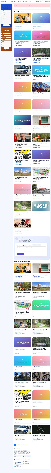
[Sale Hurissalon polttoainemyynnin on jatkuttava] (41, 141)
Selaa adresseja (14, 1)
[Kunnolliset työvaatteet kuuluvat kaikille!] (41, 157)
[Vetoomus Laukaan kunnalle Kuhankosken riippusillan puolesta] (41, 56)
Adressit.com (3, 1)
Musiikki (6, 16)
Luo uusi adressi (47, 1)
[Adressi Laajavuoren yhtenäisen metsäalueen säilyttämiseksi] (22, 56)
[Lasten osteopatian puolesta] (41, 106)
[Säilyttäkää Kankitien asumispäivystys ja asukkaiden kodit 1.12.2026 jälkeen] (41, 123)
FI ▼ (9, 1)
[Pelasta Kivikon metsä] (22, 89)
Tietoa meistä (25, 1)
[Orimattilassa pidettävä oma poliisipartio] (22, 72)
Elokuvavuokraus (6, 20)
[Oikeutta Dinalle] (22, 106)
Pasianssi (6, 33)
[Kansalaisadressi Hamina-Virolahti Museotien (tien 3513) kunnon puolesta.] (22, 209)
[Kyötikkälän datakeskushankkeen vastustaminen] (22, 175)
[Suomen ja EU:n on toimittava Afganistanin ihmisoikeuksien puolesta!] (22, 226)
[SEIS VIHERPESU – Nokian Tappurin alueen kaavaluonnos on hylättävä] (41, 175)
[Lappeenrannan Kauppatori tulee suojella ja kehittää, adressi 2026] (22, 39)
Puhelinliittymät (6, 12)
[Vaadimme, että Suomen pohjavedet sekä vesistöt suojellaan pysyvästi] (22, 192)
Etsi (30, 1)
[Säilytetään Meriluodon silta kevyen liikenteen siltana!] (22, 158)
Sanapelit (6, 39)
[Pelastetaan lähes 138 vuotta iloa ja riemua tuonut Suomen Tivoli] (41, 90)
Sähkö (6, 10)
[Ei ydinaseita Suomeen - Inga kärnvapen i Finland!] (22, 123)
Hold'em (6, 45)
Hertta (6, 41)
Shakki (6, 35)
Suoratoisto (6, 14)
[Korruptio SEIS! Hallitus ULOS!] (41, 208)
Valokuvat (6, 22)
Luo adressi (21, 254)
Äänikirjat (6, 18)
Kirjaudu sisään (39, 1)
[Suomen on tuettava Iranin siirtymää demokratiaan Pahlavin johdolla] (22, 141)
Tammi (6, 43)
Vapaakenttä (6, 37)
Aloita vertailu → (6, 25)
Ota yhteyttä (20, 1)
